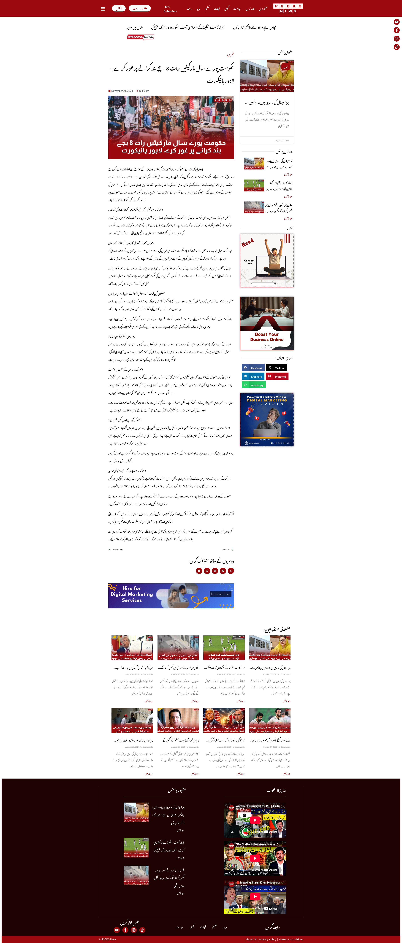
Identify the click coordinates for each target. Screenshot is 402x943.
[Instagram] (397, 39)
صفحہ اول (263, 8)
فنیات (217, 8)
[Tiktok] (397, 47)
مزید (198, 8)
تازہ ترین (250, 8)
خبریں (230, 53)
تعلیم (207, 8)
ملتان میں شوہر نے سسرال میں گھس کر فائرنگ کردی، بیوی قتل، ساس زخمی (278, 210)
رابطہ (189, 8)
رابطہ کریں (272, 926)
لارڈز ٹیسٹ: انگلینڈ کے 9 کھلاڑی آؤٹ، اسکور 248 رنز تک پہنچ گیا (279, 188)
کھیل (226, 8)
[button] (199, 571)
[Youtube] (397, 22)
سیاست (237, 8)
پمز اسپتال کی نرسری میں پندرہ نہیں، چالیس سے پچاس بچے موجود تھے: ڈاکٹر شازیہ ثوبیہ (279, 166)
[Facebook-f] (397, 30)
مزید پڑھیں (288, 173)
